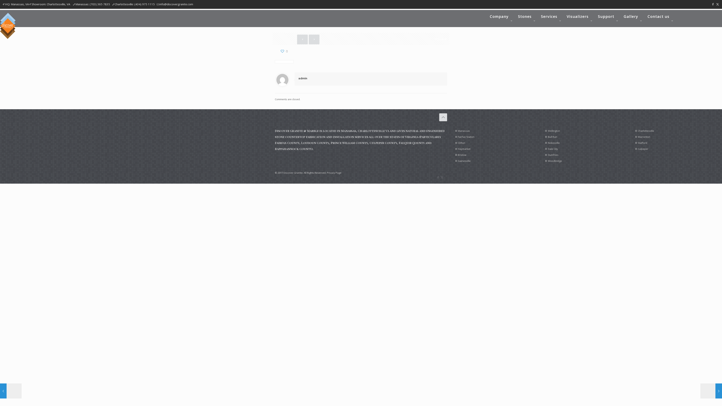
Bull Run (552, 137)
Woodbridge (555, 161)
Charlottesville (646, 131)
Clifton (461, 143)
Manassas (464, 131)
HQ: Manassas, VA (17, 4)
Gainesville (464, 161)
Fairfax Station (466, 137)
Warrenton (644, 137)
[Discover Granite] (8, 26)
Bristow (462, 155)
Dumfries (553, 155)
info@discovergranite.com (176, 4)
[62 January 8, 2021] (711, 390)
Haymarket (464, 149)
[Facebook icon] (712, 4)
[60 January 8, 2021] (11, 390)
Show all (442, 39)
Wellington (554, 131)
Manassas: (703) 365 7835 (92, 4)
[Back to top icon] (443, 117)
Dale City (553, 149)
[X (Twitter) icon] (717, 4)
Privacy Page (334, 172)
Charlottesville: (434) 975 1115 (135, 4)
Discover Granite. (293, 172)
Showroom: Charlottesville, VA (51, 4)
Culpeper (643, 149)
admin (302, 78)
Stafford (642, 143)
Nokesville (554, 143)
